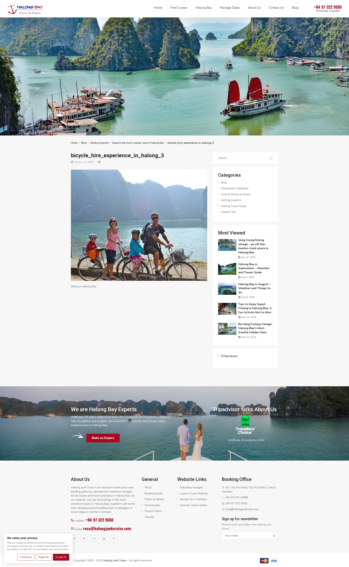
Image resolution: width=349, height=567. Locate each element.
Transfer (150, 517)
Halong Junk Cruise (114, 560)
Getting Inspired (99, 143)
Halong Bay (203, 8)
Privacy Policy (153, 511)
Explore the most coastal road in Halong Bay (138, 143)
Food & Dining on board (235, 194)
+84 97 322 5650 (99, 520)
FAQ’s (148, 487)
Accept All (61, 557)
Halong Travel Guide (233, 206)
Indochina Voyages (191, 487)
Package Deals (230, 8)
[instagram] (94, 538)
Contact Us (276, 8)
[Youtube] (104, 538)
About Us (254, 8)
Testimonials (152, 505)
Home (158, 8)
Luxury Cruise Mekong (193, 493)
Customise (26, 557)
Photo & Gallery (154, 499)
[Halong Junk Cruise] (25, 9)
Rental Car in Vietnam (193, 499)
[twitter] (84, 538)
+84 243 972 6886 (236, 497)
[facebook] (74, 538)
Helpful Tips (228, 212)
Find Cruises (178, 8)
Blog (295, 8)
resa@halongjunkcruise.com (107, 528)
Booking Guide (154, 493)
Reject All (44, 557)
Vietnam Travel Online (193, 505)
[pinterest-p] (113, 538)
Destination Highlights (234, 188)
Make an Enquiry (103, 438)
